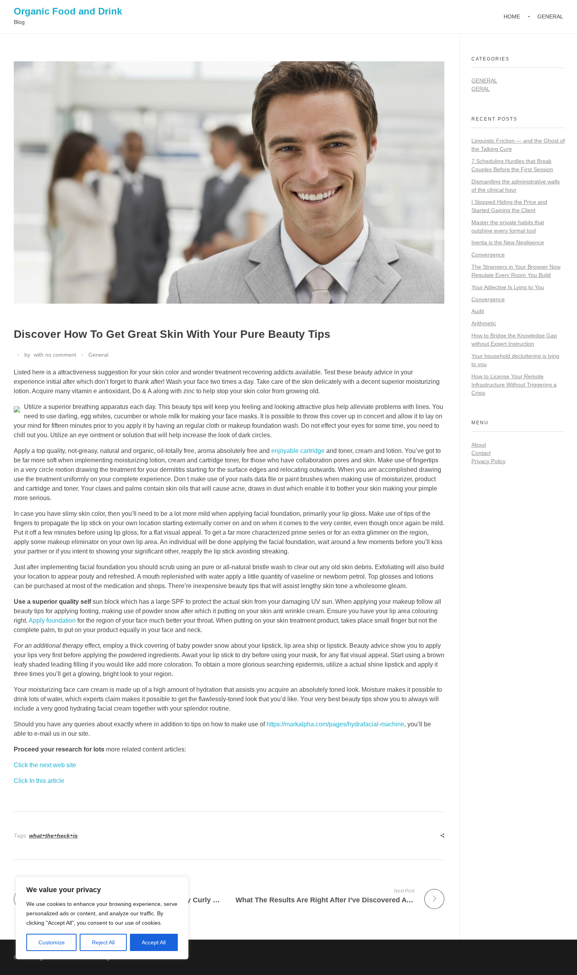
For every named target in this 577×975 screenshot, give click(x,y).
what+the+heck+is (53, 835)
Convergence (488, 254)
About (478, 445)
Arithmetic (483, 323)
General (98, 355)
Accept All (154, 942)
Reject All (103, 942)
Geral (480, 89)
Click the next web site (45, 765)
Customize (51, 942)
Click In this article (39, 780)
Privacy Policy (488, 461)
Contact (481, 453)
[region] (102, 918)
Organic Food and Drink (68, 11)
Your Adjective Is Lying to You (507, 287)
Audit (477, 311)
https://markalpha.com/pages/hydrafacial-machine (335, 724)
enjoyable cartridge (298, 450)
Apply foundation (52, 620)
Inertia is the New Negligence (507, 242)
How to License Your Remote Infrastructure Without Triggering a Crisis (514, 384)
